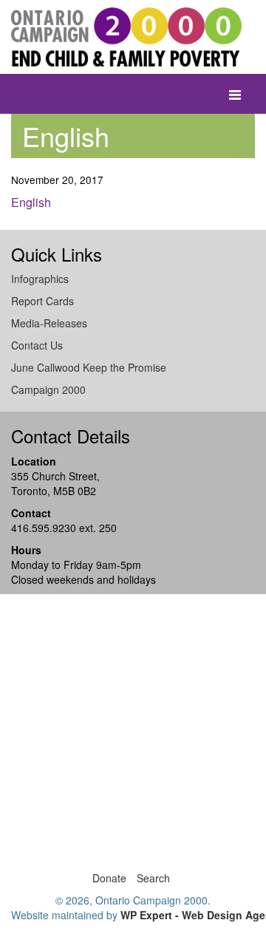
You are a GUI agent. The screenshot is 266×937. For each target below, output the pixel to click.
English (31, 202)
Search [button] (153, 877)
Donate (109, 877)
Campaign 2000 (48, 389)
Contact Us (37, 345)
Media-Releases (49, 323)
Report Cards (42, 300)
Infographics (40, 278)
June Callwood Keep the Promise (88, 367)
